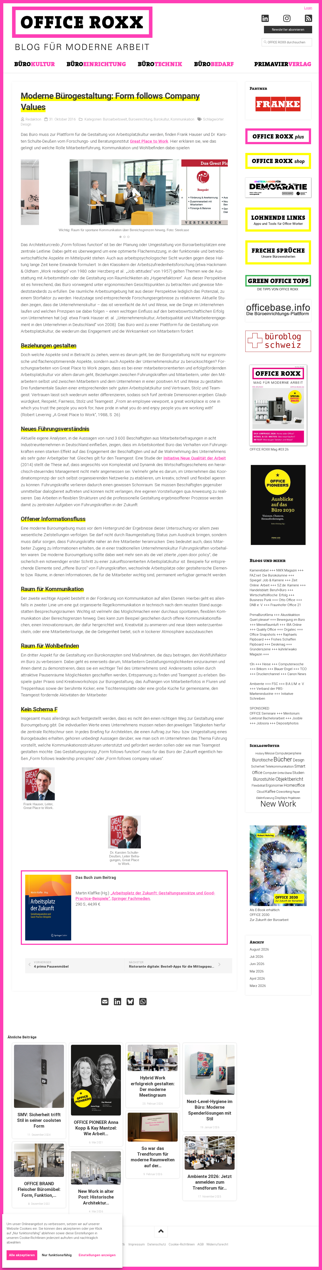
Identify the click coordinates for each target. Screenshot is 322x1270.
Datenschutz (156, 1244)
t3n (252, 664)
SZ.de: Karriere (288, 585)
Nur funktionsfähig (57, 1255)
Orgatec (290, 629)
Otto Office (287, 600)
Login (308, 8)
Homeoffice (294, 785)
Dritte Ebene (285, 773)
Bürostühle (264, 779)
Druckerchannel (268, 674)
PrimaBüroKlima (261, 615)
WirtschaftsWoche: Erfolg (269, 595)
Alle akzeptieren (22, 1255)
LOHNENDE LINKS (278, 218)
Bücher (283, 759)
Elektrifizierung (265, 798)
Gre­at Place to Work (149, 141)
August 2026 (259, 949)
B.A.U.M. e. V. (295, 684)
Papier (296, 791)
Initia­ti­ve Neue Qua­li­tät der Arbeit (194, 458)
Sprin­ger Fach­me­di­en (130, 898)
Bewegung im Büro (291, 620)
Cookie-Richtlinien (182, 1244)
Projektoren (294, 798)
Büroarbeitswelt (115, 119)
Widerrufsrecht (217, 1244)
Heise (266, 664)
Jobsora (263, 723)
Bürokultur (161, 119)
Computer (270, 773)
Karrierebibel (259, 570)
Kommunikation (182, 119)
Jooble (297, 718)
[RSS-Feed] (308, 18)
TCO (303, 669)
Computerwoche (291, 664)
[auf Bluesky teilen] (130, 1001)
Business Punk (260, 600)
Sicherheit (258, 766)
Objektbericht (289, 779)
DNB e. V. (256, 605)
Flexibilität (258, 785)
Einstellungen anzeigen (97, 1255)
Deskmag (278, 644)
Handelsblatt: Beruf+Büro (268, 590)
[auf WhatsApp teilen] (143, 1001)
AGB (200, 1244)
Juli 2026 (256, 957)
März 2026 (258, 986)
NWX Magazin (286, 570)
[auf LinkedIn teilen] (118, 1001)
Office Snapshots (263, 635)
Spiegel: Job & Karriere (267, 580)
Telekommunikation (279, 766)
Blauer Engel (283, 669)
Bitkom (262, 669)
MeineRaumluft (268, 625)
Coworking (284, 792)
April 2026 (257, 979)
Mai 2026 (257, 971)
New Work (278, 804)
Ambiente (257, 684)
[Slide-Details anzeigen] (278, 104)
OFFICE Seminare (263, 713)
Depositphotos (287, 723)
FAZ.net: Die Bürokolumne (268, 575)
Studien (298, 773)
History (259, 753)
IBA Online (294, 625)
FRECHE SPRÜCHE (278, 250)
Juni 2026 (257, 964)
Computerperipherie (288, 753)
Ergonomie (274, 785)
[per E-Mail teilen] (105, 1001)
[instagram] (287, 18)
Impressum (136, 1244)
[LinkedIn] (265, 18)
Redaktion (33, 119)
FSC (275, 684)
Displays (281, 798)
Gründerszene (260, 649)
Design (26, 124)
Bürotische (262, 760)
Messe (269, 753)
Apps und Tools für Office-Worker (278, 224)
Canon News (296, 674)
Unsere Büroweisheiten (278, 257)
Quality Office (266, 629)
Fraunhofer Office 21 (286, 605)
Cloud (261, 791)
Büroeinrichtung (140, 119)
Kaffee (270, 791)
